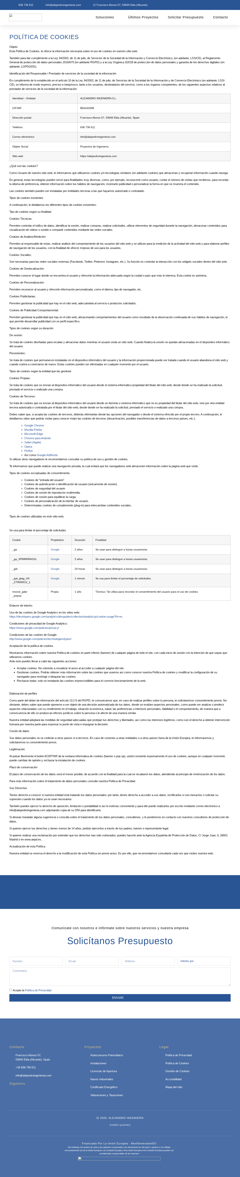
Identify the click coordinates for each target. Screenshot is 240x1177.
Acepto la (32, 990)
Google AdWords (47, 455)
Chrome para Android (37, 438)
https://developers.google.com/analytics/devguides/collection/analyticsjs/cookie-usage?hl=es (65, 616)
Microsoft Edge (33, 433)
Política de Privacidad (38, 990)
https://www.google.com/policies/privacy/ (34, 627)
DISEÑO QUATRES (120, 1125)
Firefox (28, 450)
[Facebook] (14, 1094)
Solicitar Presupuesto (186, 17)
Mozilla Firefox (33, 429)
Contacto (220, 17)
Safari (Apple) (32, 442)
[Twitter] (34, 1094)
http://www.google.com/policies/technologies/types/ (40, 638)
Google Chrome (34, 425)
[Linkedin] (24, 1094)
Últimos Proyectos (143, 17)
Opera (28, 446)
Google (55, 549)
